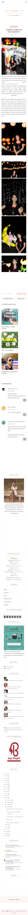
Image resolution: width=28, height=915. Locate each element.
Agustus (9, 806)
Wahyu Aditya (13, 388)
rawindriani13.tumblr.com (15, 566)
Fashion (6, 605)
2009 (7, 833)
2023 (7, 773)
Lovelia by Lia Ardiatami (11, 854)
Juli (7, 824)
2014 (7, 793)
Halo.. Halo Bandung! (8, 350)
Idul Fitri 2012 (9, 819)
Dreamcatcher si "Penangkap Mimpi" (15, 816)
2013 (7, 795)
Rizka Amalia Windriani (13, 34)
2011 (7, 829)
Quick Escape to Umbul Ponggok (8, 327)
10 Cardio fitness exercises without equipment (13, 856)
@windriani (15, 562)
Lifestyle (6, 592)
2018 (7, 784)
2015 (7, 791)
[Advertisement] (14, 536)
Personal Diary (8, 598)
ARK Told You (9, 850)
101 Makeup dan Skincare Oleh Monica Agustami (13, 867)
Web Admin (12, 407)
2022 (7, 776)
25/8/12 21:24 (11, 424)
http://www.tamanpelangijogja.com (10, 84)
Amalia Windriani (16, 569)
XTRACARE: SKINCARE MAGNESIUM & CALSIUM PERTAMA (14, 847)
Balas (25, 400)
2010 (7, 831)
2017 (7, 787)
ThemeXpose (12, 911)
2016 (7, 789)
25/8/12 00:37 (11, 391)
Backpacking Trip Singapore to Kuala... (10, 372)
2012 (7, 798)
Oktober (9, 804)
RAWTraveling (13, 26)
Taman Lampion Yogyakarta (13, 822)
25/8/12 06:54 (11, 409)
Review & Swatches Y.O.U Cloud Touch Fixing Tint (13, 869)
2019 (7, 782)
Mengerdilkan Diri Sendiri (11, 851)
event (5, 595)
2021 (7, 778)
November (9, 802)
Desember (9, 800)
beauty (5, 589)
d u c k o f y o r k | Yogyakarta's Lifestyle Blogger (13, 860)
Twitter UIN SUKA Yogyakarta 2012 (14, 809)
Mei (7, 827)
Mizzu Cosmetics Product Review (16, 693)
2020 (7, 780)
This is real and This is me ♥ (12, 845)
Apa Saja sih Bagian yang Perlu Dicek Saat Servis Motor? (14, 863)
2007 (7, 835)
